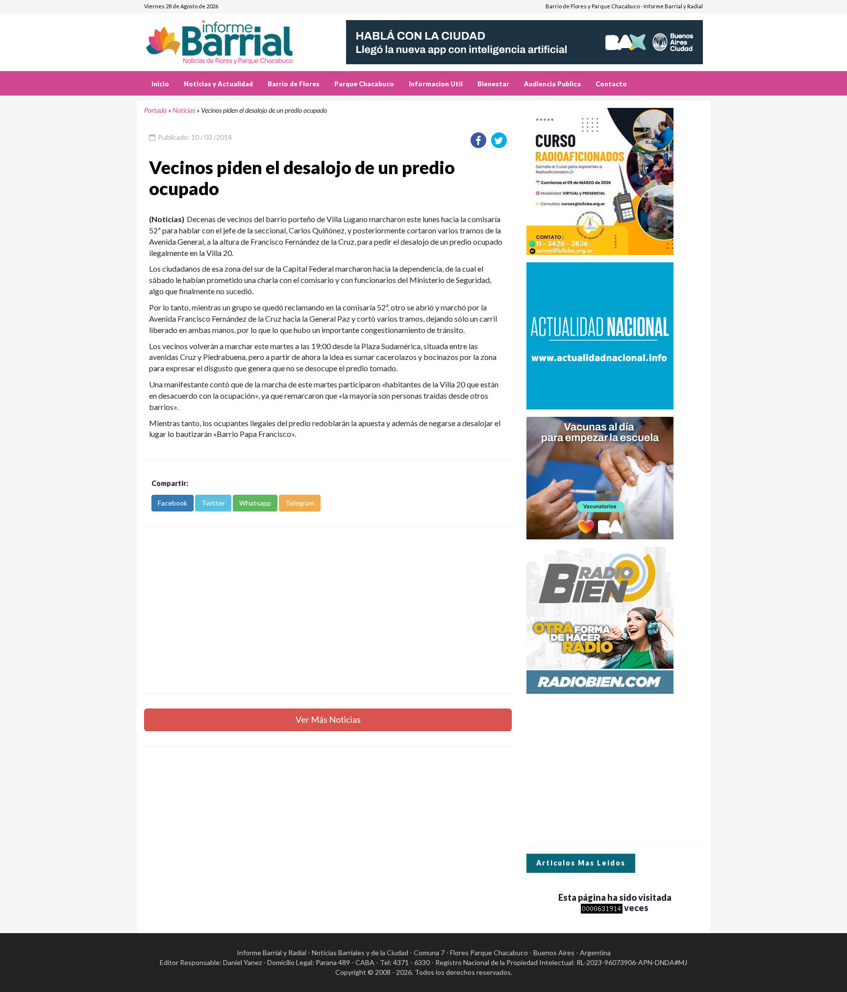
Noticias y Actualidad (218, 84)
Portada (155, 110)
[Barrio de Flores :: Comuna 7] (231, 38)
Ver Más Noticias (328, 719)
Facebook (172, 503)
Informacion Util (436, 84)
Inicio (160, 84)
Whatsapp (255, 503)
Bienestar (493, 84)
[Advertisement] (328, 610)
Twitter (213, 503)
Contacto (611, 84)
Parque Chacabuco (364, 84)
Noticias (184, 110)
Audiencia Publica (552, 84)
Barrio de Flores (294, 84)
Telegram (299, 503)
